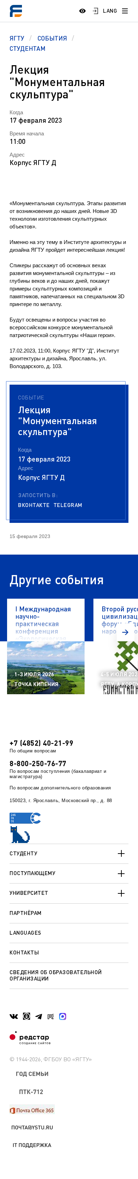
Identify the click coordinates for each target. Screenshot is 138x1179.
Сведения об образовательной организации (56, 975)
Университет (29, 893)
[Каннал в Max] (62, 1016)
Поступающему (32, 873)
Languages (25, 932)
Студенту (23, 853)
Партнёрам (26, 913)
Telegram (67, 505)
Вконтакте (34, 505)
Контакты (24, 952)
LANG (110, 10)
